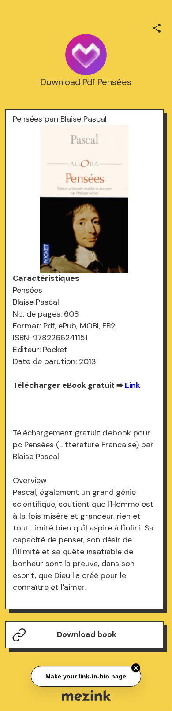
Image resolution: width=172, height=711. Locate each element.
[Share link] (156, 26)
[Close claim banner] (135, 667)
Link (132, 385)
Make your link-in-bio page (86, 676)
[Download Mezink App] (86, 695)
